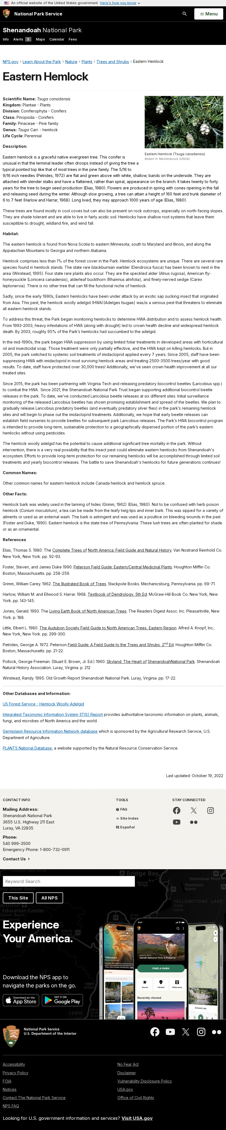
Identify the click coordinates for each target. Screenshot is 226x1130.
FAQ (123, 809)
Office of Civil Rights (135, 1097)
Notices (10, 1089)
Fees (73, 39)
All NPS (49, 898)
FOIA (7, 1081)
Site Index (129, 818)
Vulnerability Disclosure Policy (144, 1081)
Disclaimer (126, 1072)
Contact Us (15, 858)
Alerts (21, 39)
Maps (40, 39)
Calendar (56, 39)
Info (6, 39)
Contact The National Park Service (34, 1097)
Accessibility (14, 1064)
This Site (18, 898)
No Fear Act (128, 1064)
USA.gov (125, 1089)
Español (127, 827)
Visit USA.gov (137, 1118)
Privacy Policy (15, 1072)
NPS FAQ (11, 1106)
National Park (42, 30)
